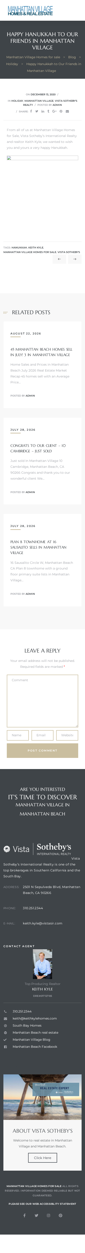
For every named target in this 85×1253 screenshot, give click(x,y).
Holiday (17, 100)
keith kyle (35, 247)
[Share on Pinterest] (61, 111)
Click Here (42, 1158)
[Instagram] (48, 1215)
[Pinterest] (60, 1215)
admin (57, 104)
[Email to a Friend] (67, 111)
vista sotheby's (69, 252)
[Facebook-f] (24, 1215)
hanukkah (19, 247)
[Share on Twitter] (36, 111)
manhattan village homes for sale (29, 252)
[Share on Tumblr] (48, 111)
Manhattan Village (38, 100)
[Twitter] (36, 1215)
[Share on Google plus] (54, 111)
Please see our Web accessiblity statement (42, 1203)
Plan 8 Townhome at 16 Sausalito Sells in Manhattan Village (38, 547)
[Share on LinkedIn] (42, 111)
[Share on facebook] (31, 111)
